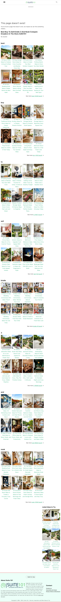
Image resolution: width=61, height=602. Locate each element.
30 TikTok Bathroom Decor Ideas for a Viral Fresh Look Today (38, 147)
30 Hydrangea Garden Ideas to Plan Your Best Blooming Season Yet (28, 88)
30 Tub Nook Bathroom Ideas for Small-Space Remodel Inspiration (27, 470)
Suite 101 (28, 583)
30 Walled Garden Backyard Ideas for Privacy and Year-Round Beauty (17, 413)
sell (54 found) (38, 274)
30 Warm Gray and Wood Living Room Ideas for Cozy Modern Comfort (38, 413)
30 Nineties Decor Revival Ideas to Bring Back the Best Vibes (17, 88)
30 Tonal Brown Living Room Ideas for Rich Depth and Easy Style (27, 147)
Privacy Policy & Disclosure (53, 591)
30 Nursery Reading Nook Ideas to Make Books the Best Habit (6, 88)
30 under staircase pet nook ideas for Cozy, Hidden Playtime (6, 378)
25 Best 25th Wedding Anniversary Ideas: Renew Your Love (17, 298)
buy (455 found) (37, 155)
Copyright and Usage (51, 590)
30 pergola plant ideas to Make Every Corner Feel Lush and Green (6, 207)
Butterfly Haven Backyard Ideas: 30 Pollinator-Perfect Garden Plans (27, 207)
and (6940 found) (37, 443)
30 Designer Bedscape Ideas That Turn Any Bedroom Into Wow (38, 266)
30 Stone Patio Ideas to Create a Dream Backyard (28, 316)
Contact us (49, 588)
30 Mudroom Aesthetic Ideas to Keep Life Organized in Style (16, 266)
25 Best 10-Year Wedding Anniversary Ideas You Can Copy (6, 318)
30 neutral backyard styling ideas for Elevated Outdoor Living (28, 353)
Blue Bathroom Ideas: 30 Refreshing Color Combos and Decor (6, 413)
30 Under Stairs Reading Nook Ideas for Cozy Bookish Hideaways (6, 470)
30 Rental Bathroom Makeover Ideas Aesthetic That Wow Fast (27, 242)
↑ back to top (31, 577)
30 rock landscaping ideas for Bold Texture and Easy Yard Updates (39, 353)
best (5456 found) (37, 96)
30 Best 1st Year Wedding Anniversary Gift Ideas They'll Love (6, 298)
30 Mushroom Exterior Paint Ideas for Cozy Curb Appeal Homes (6, 266)
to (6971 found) (37, 214)
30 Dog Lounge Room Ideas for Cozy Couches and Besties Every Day (16, 64)
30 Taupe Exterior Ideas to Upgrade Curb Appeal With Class (17, 242)
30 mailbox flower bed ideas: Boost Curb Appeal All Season (17, 353)
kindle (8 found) (37, 326)
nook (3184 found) (37, 502)
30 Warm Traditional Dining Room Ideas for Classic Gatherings (6, 123)
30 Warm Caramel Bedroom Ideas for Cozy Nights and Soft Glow (27, 413)
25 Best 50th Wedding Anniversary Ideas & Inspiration (28, 298)
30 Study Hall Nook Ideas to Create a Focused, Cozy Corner (6, 494)
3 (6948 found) (37, 385)
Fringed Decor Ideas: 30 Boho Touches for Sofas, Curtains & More (17, 182)
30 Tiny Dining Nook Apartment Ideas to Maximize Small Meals (38, 470)
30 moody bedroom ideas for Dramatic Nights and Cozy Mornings (38, 378)
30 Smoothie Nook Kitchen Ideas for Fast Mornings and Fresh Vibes (17, 494)
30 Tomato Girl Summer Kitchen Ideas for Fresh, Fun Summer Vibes (17, 147)
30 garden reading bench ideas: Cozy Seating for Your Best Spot (38, 88)
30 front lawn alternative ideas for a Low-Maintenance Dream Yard (6, 353)
